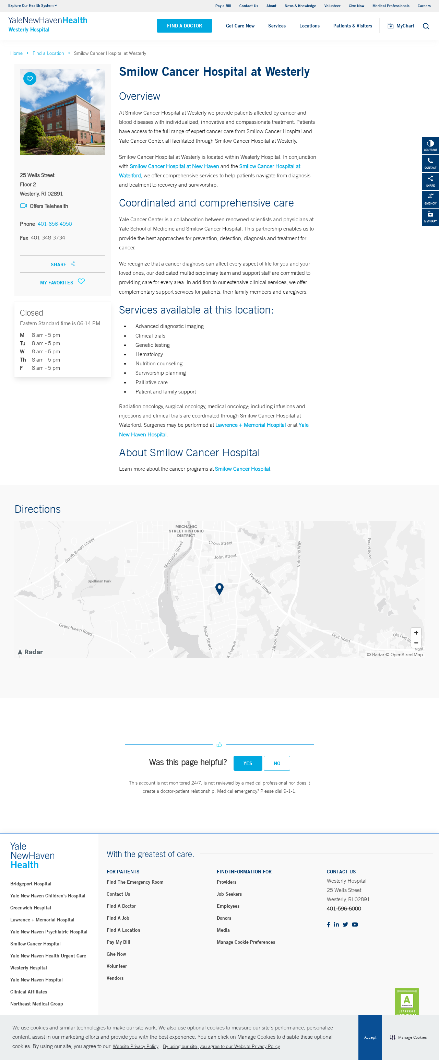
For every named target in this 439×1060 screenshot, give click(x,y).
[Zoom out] (416, 643)
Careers (424, 5)
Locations (309, 26)
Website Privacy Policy (135, 1046)
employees (228, 906)
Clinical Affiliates (28, 992)
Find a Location (48, 53)
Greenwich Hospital (30, 908)
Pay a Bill (223, 5)
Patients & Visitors (352, 26)
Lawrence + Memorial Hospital (250, 424)
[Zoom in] (416, 633)
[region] (219, 589)
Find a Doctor (184, 26)
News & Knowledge (300, 5)
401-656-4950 (55, 223)
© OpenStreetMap (404, 654)
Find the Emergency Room (135, 882)
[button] (408, 1037)
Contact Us (248, 5)
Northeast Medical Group (36, 1004)
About (271, 5)
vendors (115, 978)
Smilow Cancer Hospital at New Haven (174, 166)
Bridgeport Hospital (30, 884)
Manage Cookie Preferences (246, 942)
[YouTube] (355, 925)
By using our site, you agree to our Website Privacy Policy (221, 1046)
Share (59, 264)
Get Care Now (240, 26)
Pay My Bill (118, 942)
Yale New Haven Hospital (36, 980)
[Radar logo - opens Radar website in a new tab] (30, 651)
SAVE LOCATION (29, 78)
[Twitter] (345, 925)
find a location (123, 930)
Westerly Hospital (28, 968)
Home (16, 53)
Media (223, 930)
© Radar (375, 654)
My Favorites (57, 283)
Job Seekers (229, 894)
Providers (226, 882)
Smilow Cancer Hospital (242, 468)
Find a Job (118, 918)
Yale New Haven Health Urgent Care (48, 956)
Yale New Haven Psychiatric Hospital (48, 932)
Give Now (356, 5)
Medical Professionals (391, 5)
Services (277, 26)
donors (224, 918)
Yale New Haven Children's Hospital (47, 896)
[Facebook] (328, 925)
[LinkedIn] (336, 925)
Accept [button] (370, 1037)
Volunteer (332, 5)
